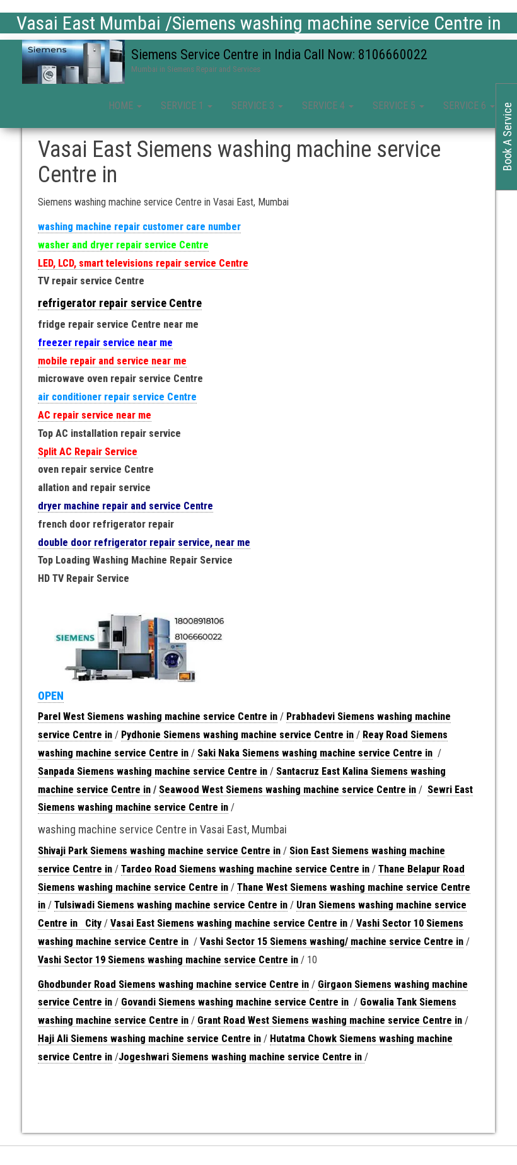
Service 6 (466, 106)
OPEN (51, 695)
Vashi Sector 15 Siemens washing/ (275, 942)
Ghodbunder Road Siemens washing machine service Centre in (173, 984)
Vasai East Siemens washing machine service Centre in (228, 923)
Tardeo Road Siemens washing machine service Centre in (245, 869)
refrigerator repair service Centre (120, 303)
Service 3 (254, 106)
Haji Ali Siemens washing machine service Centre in (149, 1039)
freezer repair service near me (105, 343)
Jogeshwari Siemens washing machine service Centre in (241, 1057)
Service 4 (324, 106)
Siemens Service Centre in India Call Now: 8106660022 (279, 54)
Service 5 (395, 106)
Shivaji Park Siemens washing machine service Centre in (159, 851)
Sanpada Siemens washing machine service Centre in (152, 771)
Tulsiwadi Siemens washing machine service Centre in (171, 905)
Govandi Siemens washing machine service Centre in (235, 1002)
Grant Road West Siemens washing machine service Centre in (329, 1020)
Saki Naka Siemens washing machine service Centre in (315, 753)
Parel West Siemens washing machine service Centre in (157, 716)
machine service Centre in (407, 942)
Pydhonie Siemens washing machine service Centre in (237, 735)
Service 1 (183, 106)
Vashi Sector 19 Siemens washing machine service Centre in (168, 960)
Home (122, 106)
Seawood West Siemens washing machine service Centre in (287, 790)
